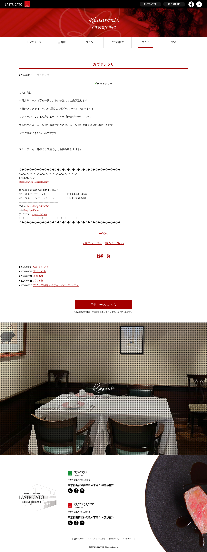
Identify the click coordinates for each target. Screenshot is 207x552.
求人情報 (101, 539)
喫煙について (114, 539)
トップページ (33, 42)
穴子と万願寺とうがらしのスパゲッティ (56, 285)
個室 (173, 42)
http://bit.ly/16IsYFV (38, 206)
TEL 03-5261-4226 (79, 480)
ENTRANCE (150, 4)
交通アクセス (79, 539)
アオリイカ (39, 271)
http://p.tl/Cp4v (39, 214)
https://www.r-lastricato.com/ (34, 181)
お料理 (62, 42)
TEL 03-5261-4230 (79, 512)
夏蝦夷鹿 (38, 276)
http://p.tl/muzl (32, 210)
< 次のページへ (92, 243)
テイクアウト (128, 539)
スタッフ (91, 539)
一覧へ (103, 233)
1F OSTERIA (174, 4)
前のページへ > (114, 243)
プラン (90, 42)
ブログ (145, 42)
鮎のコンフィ (40, 266)
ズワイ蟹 (38, 280)
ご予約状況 (117, 42)
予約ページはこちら (103, 304)
